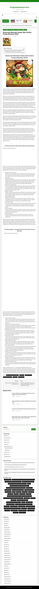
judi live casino (10, 29)
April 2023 (5, 572)
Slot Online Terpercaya (22, 510)
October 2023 (6, 561)
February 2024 (6, 553)
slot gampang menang (8, 377)
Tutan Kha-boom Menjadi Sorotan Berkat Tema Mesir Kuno (24, 408)
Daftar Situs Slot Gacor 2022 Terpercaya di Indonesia (13, 481)
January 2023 (6, 578)
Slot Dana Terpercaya (10, 504)
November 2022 (6, 583)
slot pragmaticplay (31, 510)
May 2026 (5, 523)
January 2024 (6, 555)
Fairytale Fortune (19, 20)
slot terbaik (16, 512)
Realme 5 (33, 498)
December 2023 (6, 557)
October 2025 (6, 536)
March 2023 (6, 574)
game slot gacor (29, 487)
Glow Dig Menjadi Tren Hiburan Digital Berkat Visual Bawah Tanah (15, 464)
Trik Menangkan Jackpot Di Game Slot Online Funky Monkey (15, 52)
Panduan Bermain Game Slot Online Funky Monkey (13, 51)
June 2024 (6, 544)
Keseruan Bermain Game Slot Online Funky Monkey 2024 (14, 50)
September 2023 (7, 563)
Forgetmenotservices (19, 7)
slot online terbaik (14, 510)
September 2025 (7, 538)
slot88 (23, 502)
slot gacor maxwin (22, 506)
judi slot (25, 29)
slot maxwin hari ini (31, 508)
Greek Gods (30, 20)
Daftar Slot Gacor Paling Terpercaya (28, 481)
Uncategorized (6, 456)
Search (33, 429)
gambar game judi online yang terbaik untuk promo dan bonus (19, 485)
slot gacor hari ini (28, 375)
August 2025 (6, 540)
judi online (16, 29)
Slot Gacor (22, 375)
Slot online (5, 454)
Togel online (7, 450)
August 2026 (6, 519)
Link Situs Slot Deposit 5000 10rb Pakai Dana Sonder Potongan (13, 498)
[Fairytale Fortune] (13, 22)
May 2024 (5, 546)
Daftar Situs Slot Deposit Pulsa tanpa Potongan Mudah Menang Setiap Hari (23, 479)
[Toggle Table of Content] (23, 48)
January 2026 (6, 529)
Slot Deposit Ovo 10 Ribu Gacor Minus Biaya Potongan (24, 504)
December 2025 (6, 531)
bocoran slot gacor (8, 479)
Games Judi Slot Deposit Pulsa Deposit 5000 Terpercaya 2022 (16, 487)
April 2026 (5, 525)
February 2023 (6, 576)
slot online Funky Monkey (10, 166)
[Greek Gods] (25, 22)
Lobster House (26, 498)
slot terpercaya (21, 377)
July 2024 (5, 542)
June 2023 (6, 568)
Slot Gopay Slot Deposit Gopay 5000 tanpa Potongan (12, 508)
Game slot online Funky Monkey (9, 88)
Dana (29, 483)
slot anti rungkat (29, 502)
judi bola (4, 29)
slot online (15, 377)
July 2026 (5, 521)
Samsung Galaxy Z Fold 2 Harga (22, 500)
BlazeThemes (30, 587)
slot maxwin (24, 508)
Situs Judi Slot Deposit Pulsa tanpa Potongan (13, 502)
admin (5, 36)
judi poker (21, 29)
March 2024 (6, 551)
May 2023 (5, 570)
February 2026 (6, 527)
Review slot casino (7, 446)
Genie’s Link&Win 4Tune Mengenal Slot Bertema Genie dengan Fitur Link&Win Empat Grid (19, 462)
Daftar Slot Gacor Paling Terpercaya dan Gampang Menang (17, 483)
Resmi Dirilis (13, 500)
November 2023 (6, 559)
